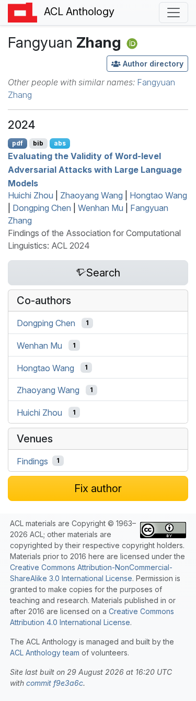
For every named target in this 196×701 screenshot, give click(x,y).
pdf (17, 143)
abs (60, 143)
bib (38, 143)
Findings (32, 460)
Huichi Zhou (30, 195)
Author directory (153, 63)
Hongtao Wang (158, 195)
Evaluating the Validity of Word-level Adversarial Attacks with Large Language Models (95, 169)
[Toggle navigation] (173, 12)
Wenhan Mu (100, 208)
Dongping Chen (42, 208)
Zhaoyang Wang (91, 195)
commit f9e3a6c (54, 682)
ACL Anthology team (44, 652)
